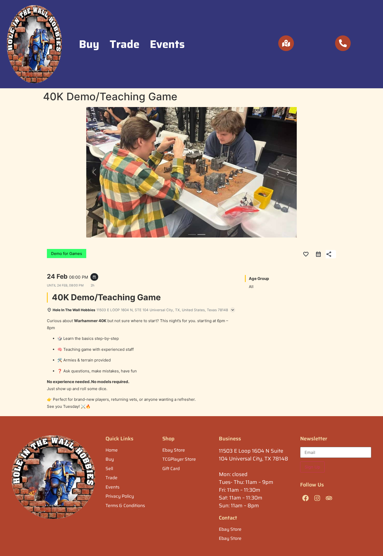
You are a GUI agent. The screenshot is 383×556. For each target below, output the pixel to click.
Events (167, 44)
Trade (124, 44)
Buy (89, 44)
